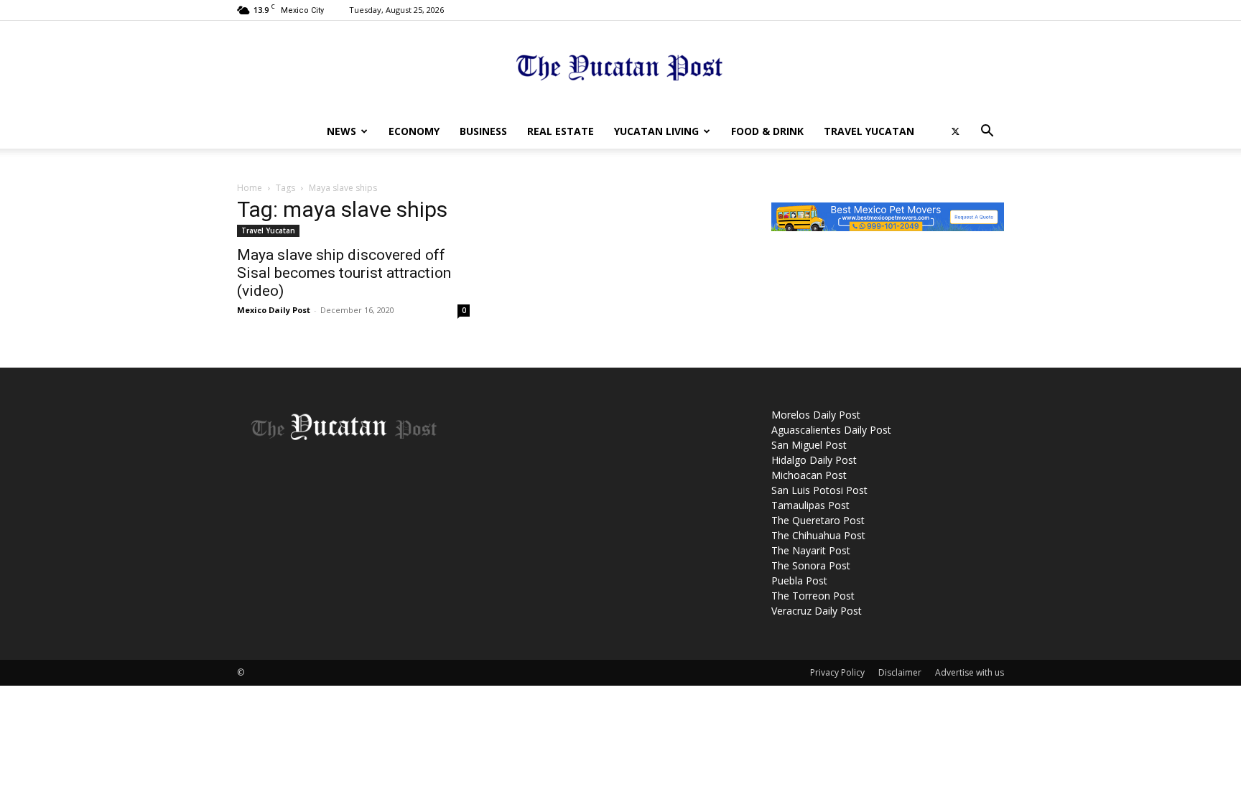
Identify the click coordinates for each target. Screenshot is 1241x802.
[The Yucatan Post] (620, 68)
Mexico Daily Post (273, 309)
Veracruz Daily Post (816, 610)
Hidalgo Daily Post (814, 460)
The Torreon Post (813, 595)
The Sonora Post (810, 565)
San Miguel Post (809, 445)
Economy (414, 131)
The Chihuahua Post (818, 535)
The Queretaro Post (818, 520)
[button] (987, 132)
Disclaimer (899, 672)
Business (483, 131)
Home (249, 188)
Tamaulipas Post (810, 505)
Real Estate (560, 131)
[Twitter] (955, 131)
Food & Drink (767, 131)
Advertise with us (969, 672)
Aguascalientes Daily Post (831, 430)
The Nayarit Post (810, 550)
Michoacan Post (809, 475)
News (341, 131)
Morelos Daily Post (815, 414)
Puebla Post (799, 580)
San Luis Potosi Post (819, 490)
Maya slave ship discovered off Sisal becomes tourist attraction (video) (344, 272)
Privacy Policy (837, 672)
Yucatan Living (656, 131)
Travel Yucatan (869, 131)
